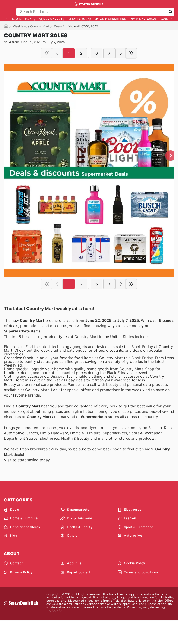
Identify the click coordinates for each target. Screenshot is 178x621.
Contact (16, 563)
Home (17, 19)
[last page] (131, 53)
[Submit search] (170, 12)
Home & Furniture (110, 19)
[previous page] (57, 53)
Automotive (133, 535)
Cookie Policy (134, 563)
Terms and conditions (141, 572)
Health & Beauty (79, 527)
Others (72, 535)
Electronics (79, 19)
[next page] (120, 53)
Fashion (167, 19)
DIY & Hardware (143, 19)
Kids (13, 535)
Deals (30, 19)
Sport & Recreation (139, 527)
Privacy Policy (21, 572)
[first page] (46, 53)
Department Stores (25, 527)
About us (74, 563)
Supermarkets (52, 19)
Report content (78, 572)
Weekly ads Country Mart (31, 26)
